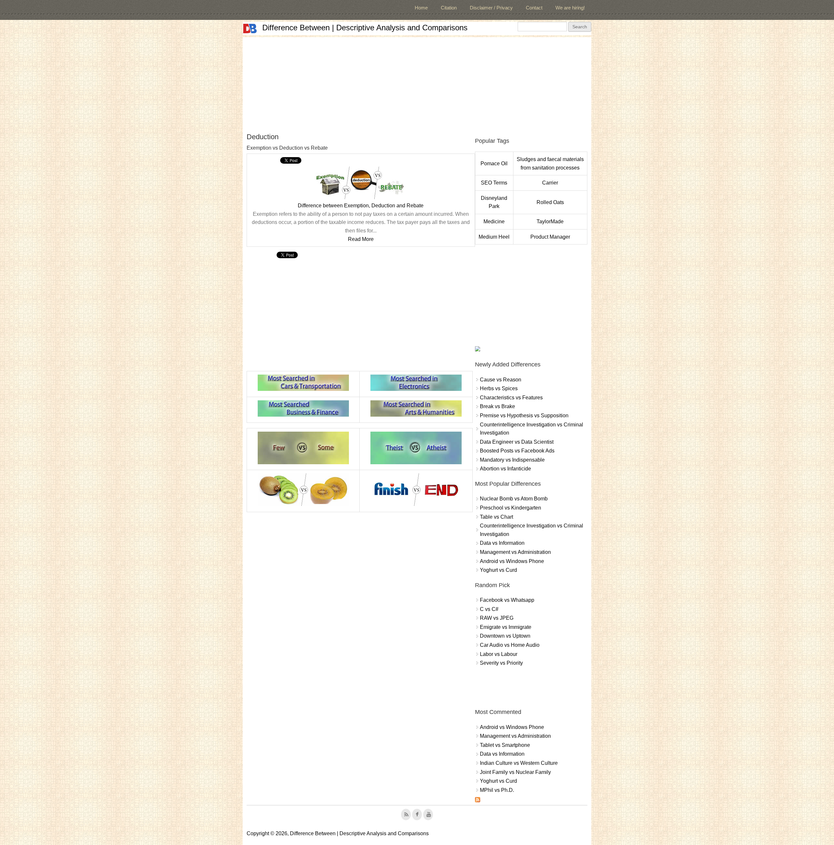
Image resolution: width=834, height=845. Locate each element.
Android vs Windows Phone (512, 561)
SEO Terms (494, 182)
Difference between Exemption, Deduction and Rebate (361, 205)
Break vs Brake (497, 406)
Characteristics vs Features (511, 397)
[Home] (250, 28)
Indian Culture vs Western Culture (519, 763)
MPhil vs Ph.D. (497, 790)
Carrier (550, 182)
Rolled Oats (550, 202)
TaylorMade (550, 221)
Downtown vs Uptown (505, 636)
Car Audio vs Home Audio (509, 645)
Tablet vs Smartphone (505, 745)
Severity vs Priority (501, 663)
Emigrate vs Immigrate (505, 627)
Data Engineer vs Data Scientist (517, 442)
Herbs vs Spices (499, 388)
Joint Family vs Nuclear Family (515, 772)
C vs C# (489, 609)
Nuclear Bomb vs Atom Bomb (514, 498)
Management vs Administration (515, 552)
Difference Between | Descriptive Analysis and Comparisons (364, 27)
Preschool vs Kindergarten (510, 508)
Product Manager (550, 237)
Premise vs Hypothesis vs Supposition (524, 415)
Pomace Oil (494, 163)
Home (421, 7)
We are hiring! (570, 7)
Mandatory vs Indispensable (512, 460)
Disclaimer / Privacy (491, 7)
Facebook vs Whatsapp (507, 600)
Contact (534, 7)
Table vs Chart (496, 517)
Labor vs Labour (498, 654)
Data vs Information (502, 543)
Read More (361, 239)
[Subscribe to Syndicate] (477, 800)
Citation (449, 7)
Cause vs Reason (500, 379)
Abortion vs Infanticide (505, 468)
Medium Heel (494, 237)
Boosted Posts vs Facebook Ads (517, 450)
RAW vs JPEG (496, 618)
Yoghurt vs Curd (498, 570)
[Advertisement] (417, 82)
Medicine (494, 221)
